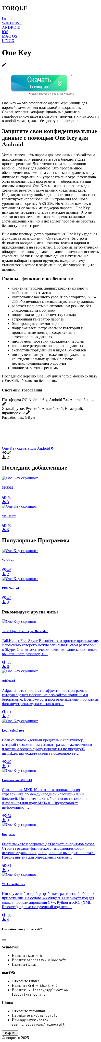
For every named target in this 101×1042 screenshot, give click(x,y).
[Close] (4, 940)
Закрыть (10, 1033)
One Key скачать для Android (26, 448)
